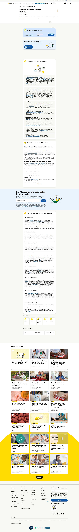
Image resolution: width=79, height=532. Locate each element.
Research (32, 497)
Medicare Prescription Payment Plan (32, 119)
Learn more (29, 311)
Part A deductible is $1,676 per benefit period (42, 103)
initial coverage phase (43, 130)
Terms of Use (25, 206)
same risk (39, 224)
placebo (35, 261)
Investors (32, 504)
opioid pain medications (50, 234)
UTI (21, 503)
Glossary (35, 22)
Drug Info (24, 14)
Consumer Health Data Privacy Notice (44, 499)
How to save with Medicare (43, 22)
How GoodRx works (24, 488)
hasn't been (31, 220)
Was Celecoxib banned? (29, 217)
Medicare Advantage (29, 78)
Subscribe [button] (43, 200)
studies (40, 260)
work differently (44, 258)
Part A (45, 79)
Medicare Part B (34, 148)
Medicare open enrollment (30, 83)
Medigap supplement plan (35, 97)
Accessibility (33, 490)
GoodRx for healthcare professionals (24, 492)
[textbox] (28, 200)
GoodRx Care (13, 508)
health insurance (40, 88)
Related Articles (55, 22)
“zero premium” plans (29, 95)
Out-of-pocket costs (14, 501)
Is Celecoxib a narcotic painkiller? (30, 231)
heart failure (35, 284)
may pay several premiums (37, 90)
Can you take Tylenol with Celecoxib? (31, 252)
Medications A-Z (13, 495)
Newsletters (23, 500)
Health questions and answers (25, 508)
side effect (26, 281)
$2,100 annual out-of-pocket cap (32, 153)
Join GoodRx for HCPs (68, 0)
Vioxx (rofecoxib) (32, 221)
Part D (45, 78)
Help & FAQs (33, 488)
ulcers (29, 272)
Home (20, 6)
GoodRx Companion (14, 506)
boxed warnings (32, 227)
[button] (40, 3)
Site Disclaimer (43, 493)
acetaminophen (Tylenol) (33, 255)
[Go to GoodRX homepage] (11, 3)
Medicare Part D (27, 146)
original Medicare (41, 79)
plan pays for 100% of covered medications (33, 136)
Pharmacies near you (24, 490)
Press (32, 496)
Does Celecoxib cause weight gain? (30, 277)
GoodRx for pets (13, 504)
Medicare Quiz (30, 22)
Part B (50, 79)
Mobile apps (13, 491)
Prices (24, 6)
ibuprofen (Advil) (40, 226)
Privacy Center (43, 490)
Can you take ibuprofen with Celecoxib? (31, 266)
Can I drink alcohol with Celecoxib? (30, 290)
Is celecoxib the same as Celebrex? (30, 243)
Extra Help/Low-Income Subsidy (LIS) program (37, 163)
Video (22, 498)
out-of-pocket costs (46, 150)
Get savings (51, 34)
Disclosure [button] (52, 27)
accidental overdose (41, 248)
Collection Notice (43, 495)
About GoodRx (33, 494)
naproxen (45, 226)
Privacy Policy (36, 206)
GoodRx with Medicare (34, 179)
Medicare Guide (23, 22)
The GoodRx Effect (33, 499)
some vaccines (31, 106)
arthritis (42, 17)
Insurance (12, 489)
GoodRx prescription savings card (15, 493)
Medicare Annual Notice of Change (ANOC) (34, 77)
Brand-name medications (14, 503)
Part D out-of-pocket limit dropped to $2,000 (33, 125)
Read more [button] (21, 19)
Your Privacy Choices (44, 501)
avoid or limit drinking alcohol (33, 293)
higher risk (41, 271)
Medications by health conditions (14, 498)
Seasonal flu (23, 506)
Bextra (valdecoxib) (40, 221)
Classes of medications (14, 499)
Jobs (31, 502)
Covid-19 (22, 505)
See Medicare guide (27, 47)
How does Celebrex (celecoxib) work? (31, 302)
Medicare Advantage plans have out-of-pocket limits (34, 112)
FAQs (50, 22)
